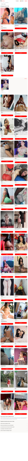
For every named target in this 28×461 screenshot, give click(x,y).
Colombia (4, 2)
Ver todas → (26, 78)
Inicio (1, 2)
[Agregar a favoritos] (12, 8)
